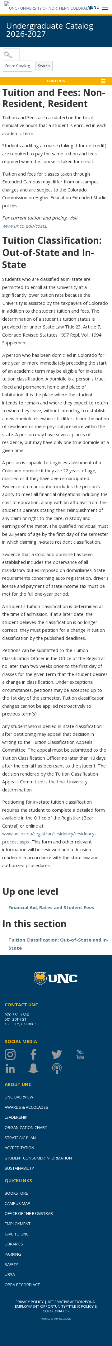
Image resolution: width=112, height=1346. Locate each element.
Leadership (16, 1117)
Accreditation (19, 1147)
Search (44, 65)
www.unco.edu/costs (24, 226)
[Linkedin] (16, 1068)
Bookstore (16, 1193)
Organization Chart (26, 1127)
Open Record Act (22, 1284)
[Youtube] (86, 1054)
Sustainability (19, 1168)
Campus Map (17, 1203)
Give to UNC (17, 1234)
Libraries (14, 1244)
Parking (13, 1254)
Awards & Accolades (26, 1107)
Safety (11, 1264)
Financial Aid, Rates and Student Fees (51, 907)
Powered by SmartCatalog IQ (56, 1318)
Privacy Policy (30, 1301)
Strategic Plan (20, 1138)
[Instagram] (16, 1054)
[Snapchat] (39, 1068)
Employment (17, 1223)
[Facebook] (39, 1054)
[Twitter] (63, 1054)
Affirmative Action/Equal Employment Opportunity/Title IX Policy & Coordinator (56, 1306)
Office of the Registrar (29, 1213)
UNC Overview (19, 1097)
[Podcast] (63, 1068)
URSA (10, 1274)
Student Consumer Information (38, 1158)
